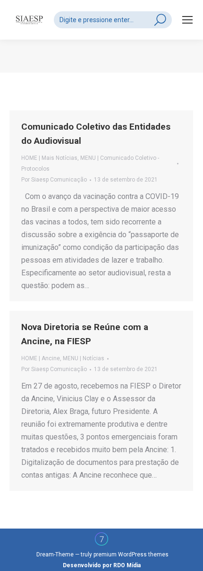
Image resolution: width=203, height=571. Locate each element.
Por (54, 179)
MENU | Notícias (83, 358)
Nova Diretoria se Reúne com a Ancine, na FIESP (84, 334)
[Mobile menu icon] (187, 20)
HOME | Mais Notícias (49, 158)
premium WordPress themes (131, 554)
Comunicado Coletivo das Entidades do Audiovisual (95, 133)
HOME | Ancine (40, 358)
